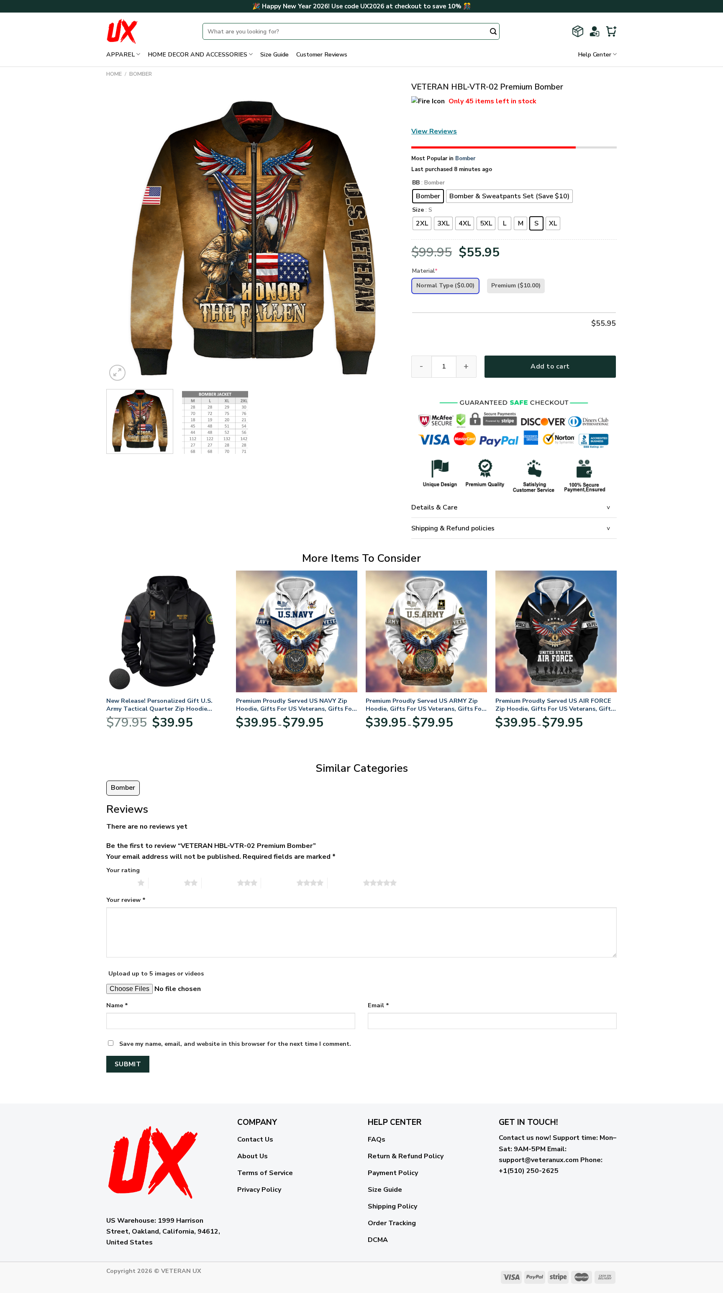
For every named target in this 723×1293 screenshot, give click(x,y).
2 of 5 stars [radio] (166, 882)
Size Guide (274, 54)
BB (416, 183)
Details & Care (434, 507)
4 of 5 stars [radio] (279, 882)
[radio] (428, 196)
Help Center (594, 54)
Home (114, 74)
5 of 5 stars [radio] (345, 882)
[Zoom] (117, 373)
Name (117, 1005)
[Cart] (611, 31)
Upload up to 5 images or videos (156, 973)
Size (418, 210)
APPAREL (120, 54)
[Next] (382, 236)
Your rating (123, 870)
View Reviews (434, 131)
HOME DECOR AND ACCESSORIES (197, 54)
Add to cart (550, 366)
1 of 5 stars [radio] (120, 882)
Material (425, 271)
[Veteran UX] (148, 31)
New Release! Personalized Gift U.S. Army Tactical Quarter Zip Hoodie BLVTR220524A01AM (159, 704)
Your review (126, 900)
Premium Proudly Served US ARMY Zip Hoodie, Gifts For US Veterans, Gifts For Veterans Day (425, 704)
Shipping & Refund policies (453, 528)
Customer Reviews (321, 54)
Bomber (140, 74)
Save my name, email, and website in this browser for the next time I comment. (235, 1044)
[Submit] (493, 32)
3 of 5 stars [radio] (219, 882)
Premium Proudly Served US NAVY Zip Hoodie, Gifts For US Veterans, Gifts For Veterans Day (295, 704)
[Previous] (122, 236)
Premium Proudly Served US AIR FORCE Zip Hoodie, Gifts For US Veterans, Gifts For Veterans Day (554, 704)
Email (378, 1005)
